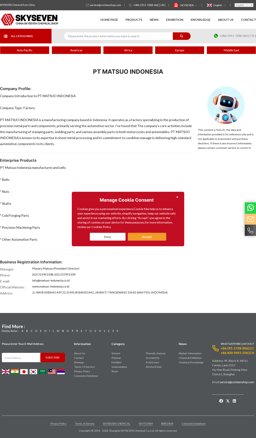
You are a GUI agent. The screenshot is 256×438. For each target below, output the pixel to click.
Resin (115, 371)
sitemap (79, 362)
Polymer (116, 357)
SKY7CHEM (146, 423)
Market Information (190, 353)
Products (134, 19)
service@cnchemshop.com (105, 5)
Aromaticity (152, 357)
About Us (226, 19)
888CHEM (167, 423)
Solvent (116, 353)
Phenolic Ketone (155, 353)
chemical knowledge (191, 362)
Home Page (109, 19)
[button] (188, 5)
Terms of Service (84, 366)
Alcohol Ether (154, 366)
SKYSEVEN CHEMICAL (116, 423)
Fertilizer (117, 362)
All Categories (22, 36)
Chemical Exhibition (190, 357)
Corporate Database (86, 375)
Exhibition (174, 19)
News (154, 19)
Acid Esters (152, 362)
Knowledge (200, 19)
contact (248, 19)
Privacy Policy (82, 371)
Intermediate (119, 366)
